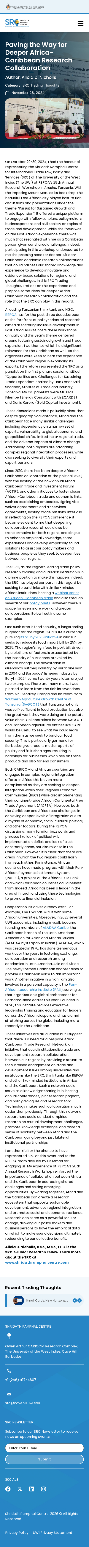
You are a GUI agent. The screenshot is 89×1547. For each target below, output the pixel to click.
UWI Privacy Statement (52, 1532)
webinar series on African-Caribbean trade (42, 595)
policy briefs (39, 603)
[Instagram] (43, 1489)
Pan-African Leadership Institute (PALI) (41, 987)
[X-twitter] (19, 1489)
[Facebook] (8, 1489)
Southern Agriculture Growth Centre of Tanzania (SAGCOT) (38, 702)
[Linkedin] (31, 1489)
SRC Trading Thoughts (40, 85)
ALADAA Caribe (56, 927)
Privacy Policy (17, 1532)
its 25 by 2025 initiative (40, 637)
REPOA (11, 314)
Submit (44, 1459)
